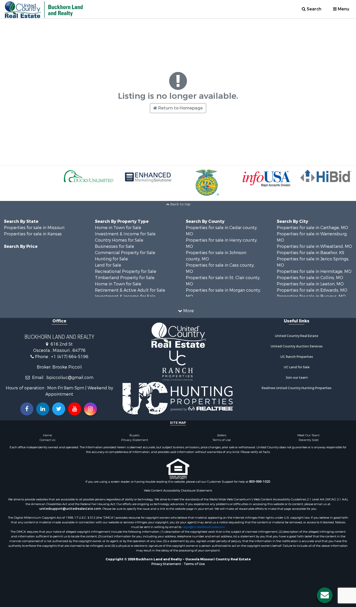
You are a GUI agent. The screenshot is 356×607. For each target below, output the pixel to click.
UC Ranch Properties (296, 357)
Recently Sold (308, 440)
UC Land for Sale (297, 367)
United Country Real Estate (296, 336)
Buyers (134, 435)
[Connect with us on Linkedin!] (42, 408)
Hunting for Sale (111, 259)
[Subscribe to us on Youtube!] (74, 408)
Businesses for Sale (114, 246)
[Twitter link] (58, 408)
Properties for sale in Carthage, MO (312, 227)
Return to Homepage (180, 108)
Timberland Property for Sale (125, 277)
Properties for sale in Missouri (34, 227)
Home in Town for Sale (118, 227)
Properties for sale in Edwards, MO (312, 290)
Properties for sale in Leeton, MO (310, 284)
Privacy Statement (134, 440)
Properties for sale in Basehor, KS (310, 252)
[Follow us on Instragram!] (90, 408)
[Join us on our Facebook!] (26, 408)
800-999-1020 (259, 482)
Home (47, 435)
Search (313, 9)
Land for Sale (108, 265)
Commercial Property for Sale (125, 252)
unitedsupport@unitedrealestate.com (70, 509)
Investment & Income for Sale (125, 234)
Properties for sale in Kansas (33, 234)
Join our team (297, 378)
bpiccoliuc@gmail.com (69, 377)
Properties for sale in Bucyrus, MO (311, 296)
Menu (343, 9)
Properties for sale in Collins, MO (310, 277)
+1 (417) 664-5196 (69, 356)
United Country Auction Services (297, 346)
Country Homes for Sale (119, 240)
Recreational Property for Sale (125, 271)
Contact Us (47, 440)
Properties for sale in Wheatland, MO (314, 246)
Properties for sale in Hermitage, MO (314, 271)
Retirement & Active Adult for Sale (130, 290)
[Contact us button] (325, 595)
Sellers (221, 435)
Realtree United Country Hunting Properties (297, 388)
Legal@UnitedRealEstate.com (203, 527)
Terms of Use (221, 440)
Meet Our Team (308, 435)
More (188, 311)
